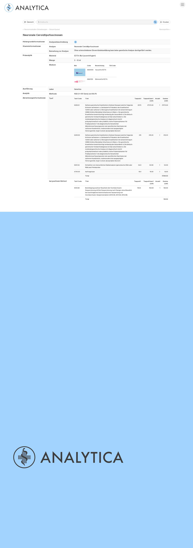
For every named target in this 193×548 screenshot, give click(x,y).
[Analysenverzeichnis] (26, 7)
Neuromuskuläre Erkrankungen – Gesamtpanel (42, 29)
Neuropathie (164, 29)
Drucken (166, 22)
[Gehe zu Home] (74, 457)
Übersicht (30, 22)
